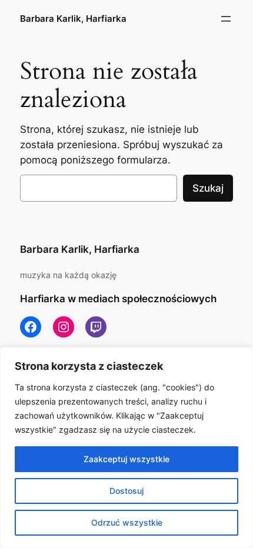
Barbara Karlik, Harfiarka (73, 19)
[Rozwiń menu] (226, 19)
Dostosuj (126, 491)
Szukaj (208, 188)
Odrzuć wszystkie (126, 522)
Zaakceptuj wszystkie (126, 459)
